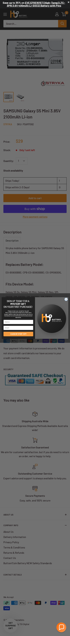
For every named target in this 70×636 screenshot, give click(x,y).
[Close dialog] (66, 299)
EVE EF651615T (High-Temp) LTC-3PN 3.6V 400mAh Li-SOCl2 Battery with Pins (36, 4)
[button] (61, 627)
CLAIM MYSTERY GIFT (18, 334)
